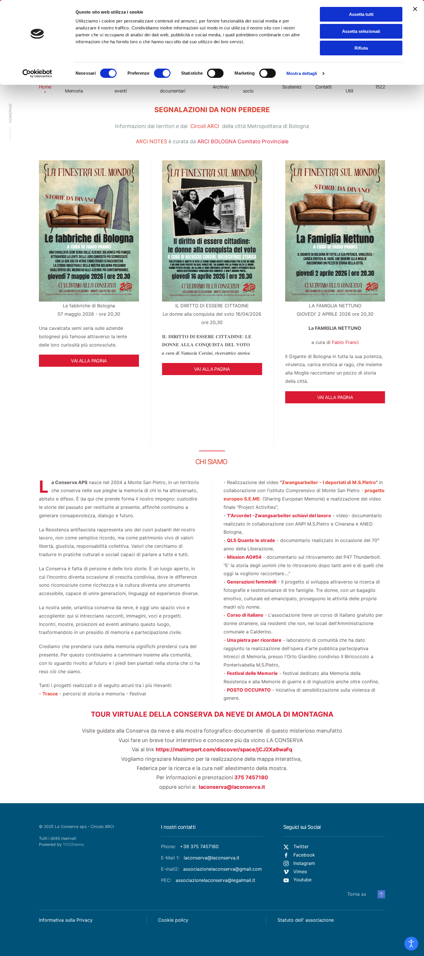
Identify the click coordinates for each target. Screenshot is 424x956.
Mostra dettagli (301, 73)
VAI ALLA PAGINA (89, 369)
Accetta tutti (361, 14)
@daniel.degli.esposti (304, 355)
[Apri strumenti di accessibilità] (411, 944)
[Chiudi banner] (415, 9)
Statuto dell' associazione (305, 920)
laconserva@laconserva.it (232, 787)
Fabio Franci (222, 342)
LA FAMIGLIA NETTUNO (212, 305)
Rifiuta (361, 48)
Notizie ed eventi (125, 87)
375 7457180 (250, 777)
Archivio (221, 87)
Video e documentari (172, 87)
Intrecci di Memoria (75, 87)
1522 (380, 87)
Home (45, 87)
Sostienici (291, 87)
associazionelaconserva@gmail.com (222, 869)
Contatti (323, 87)
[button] (381, 894)
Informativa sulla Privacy (66, 920)
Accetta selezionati (361, 31)
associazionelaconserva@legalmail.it (215, 880)
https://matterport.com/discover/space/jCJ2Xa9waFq (224, 749)
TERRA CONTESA (335, 305)
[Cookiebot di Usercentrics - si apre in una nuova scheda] (37, 73)
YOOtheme (73, 844)
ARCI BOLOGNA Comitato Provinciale (242, 141)
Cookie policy (173, 920)
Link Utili (350, 87)
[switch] (162, 73)
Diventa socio (250, 87)
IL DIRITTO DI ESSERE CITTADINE (89, 305)
